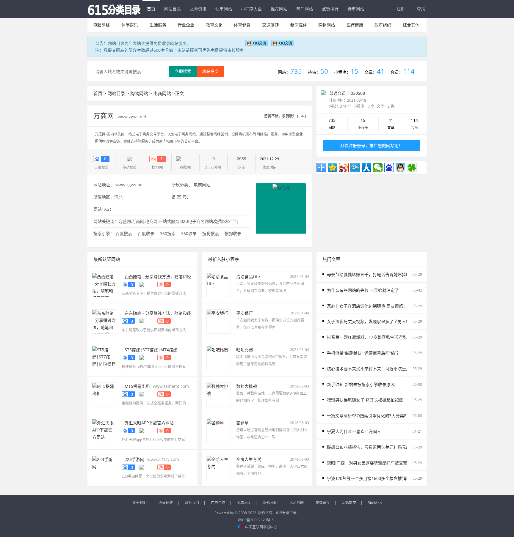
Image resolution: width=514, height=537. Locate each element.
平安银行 (244, 313)
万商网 (104, 115)
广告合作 (218, 502)
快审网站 (223, 9)
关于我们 (139, 502)
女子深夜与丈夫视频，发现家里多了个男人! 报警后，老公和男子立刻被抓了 (397, 321)
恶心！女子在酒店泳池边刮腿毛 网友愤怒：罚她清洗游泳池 (381, 306)
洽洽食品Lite (248, 276)
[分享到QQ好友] (400, 167)
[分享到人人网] (366, 167)
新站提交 (210, 71)
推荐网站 (279, 9)
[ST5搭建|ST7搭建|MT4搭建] (104, 357)
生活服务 (158, 25)
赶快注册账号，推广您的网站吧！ (371, 145)
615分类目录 (286, 512)
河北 (118, 197)
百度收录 (146, 233)
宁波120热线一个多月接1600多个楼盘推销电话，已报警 (379, 478)
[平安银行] (218, 321)
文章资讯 (198, 9)
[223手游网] (104, 467)
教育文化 (214, 25)
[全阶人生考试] (218, 467)
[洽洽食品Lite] (218, 284)
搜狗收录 (233, 233)
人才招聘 (296, 502)
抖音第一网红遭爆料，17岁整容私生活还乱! (367, 337)
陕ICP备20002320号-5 (256, 519)
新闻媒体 (298, 25)
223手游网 (134, 459)
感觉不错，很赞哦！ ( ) (285, 116)
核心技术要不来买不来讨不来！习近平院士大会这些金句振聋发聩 (387, 368)
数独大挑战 (246, 386)
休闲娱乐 (129, 25)
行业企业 (186, 25)
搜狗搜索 (210, 233)
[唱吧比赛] (218, 357)
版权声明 (270, 502)
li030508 (356, 93)
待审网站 (355, 9)
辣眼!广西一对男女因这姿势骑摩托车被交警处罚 (371, 463)
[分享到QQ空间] (332, 167)
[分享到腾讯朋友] (411, 167)
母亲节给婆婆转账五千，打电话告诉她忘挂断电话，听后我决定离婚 (389, 274)
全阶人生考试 (248, 459)
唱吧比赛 (244, 349)
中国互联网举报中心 (261, 527)
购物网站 (326, 25)
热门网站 (304, 9)
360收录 (189, 233)
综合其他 (411, 25)
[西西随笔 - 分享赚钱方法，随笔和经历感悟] (104, 284)
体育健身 (242, 25)
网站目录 (172, 9)
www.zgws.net (132, 116)
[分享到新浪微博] (344, 167)
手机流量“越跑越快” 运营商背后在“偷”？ (364, 353)
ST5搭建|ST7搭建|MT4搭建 (151, 349)
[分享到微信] (378, 167)
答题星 (242, 423)
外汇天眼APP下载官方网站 (149, 423)
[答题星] (218, 431)
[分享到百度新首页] (389, 167)
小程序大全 (251, 9)
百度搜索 (123, 233)
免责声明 (244, 502)
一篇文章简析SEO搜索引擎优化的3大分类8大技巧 (373, 415)
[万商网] (281, 208)
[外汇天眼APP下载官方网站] (104, 431)
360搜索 (167, 233)
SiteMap (375, 502)
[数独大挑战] (218, 394)
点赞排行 (330, 9)
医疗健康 (355, 25)
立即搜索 (183, 71)
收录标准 (166, 502)
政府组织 (382, 25)
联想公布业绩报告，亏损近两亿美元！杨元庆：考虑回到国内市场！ (389, 447)
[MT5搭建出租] (104, 394)
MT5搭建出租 (137, 386)
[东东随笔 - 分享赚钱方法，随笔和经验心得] (104, 321)
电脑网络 (101, 25)
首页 (151, 9)
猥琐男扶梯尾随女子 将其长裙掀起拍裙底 (365, 400)
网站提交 (349, 502)
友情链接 (323, 502)
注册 (401, 9)
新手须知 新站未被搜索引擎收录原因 (361, 384)
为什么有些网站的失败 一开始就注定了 (363, 290)
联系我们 (192, 502)
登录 (421, 9)
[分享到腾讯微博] (355, 167)
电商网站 (162, 93)
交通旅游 (270, 25)
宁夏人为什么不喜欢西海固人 (354, 431)
